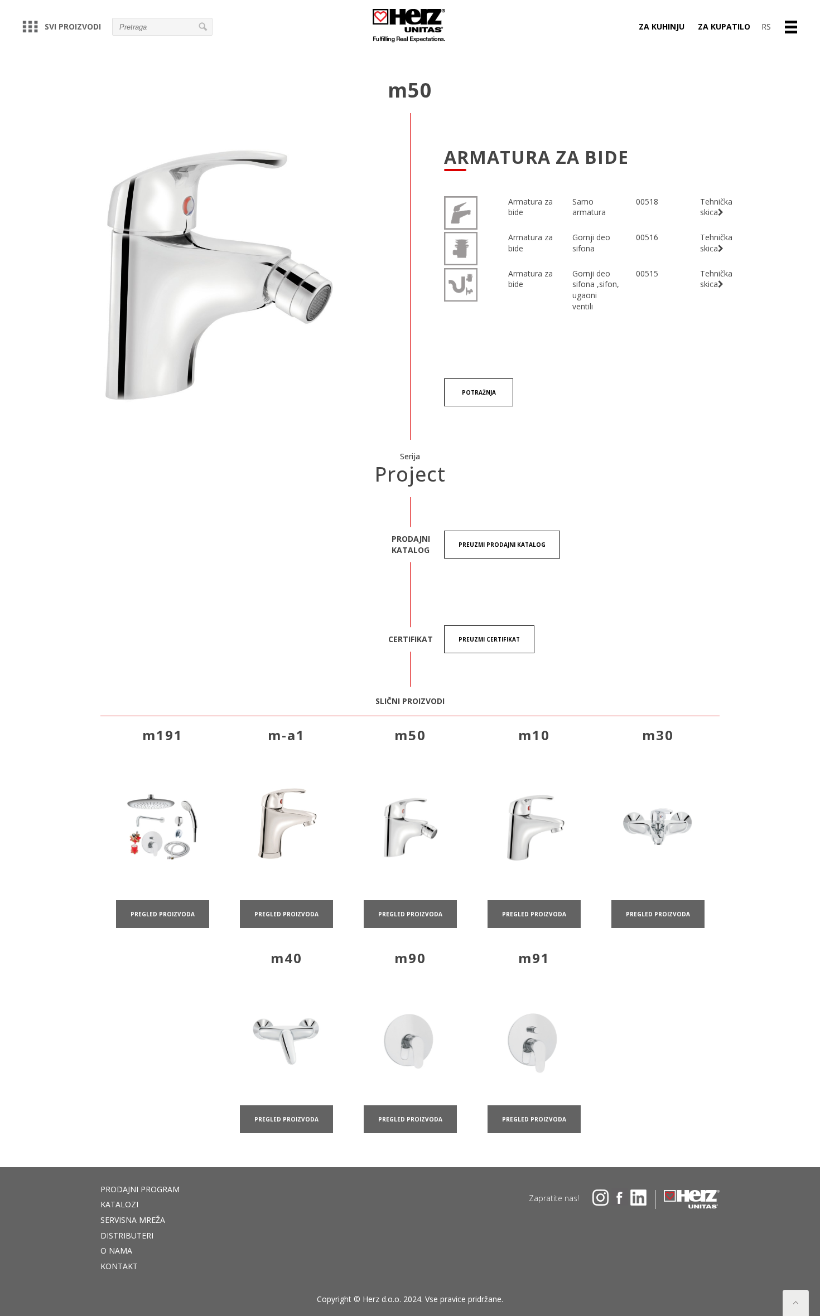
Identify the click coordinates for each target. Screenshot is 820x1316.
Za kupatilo (724, 26)
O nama (116, 1250)
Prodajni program (140, 1189)
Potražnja (479, 392)
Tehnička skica (716, 207)
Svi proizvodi (73, 26)
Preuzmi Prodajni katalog (502, 544)
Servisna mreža (132, 1220)
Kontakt (119, 1266)
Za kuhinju (661, 26)
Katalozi (119, 1204)
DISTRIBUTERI (126, 1235)
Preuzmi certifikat (489, 639)
